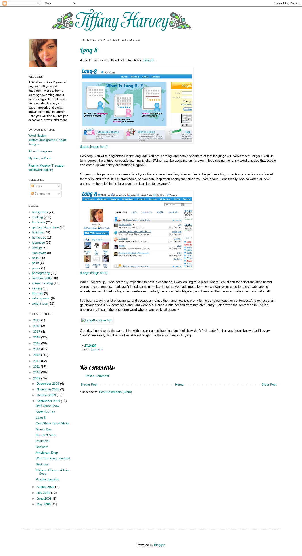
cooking (37, 217)
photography (41, 273)
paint (35, 263)
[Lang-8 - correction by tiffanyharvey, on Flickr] (96, 320)
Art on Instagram (40, 151)
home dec (39, 237)
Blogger (159, 545)
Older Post (269, 384)
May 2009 (44, 504)
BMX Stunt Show (47, 406)
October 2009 (47, 395)
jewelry (37, 247)
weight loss (40, 303)
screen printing (42, 283)
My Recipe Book (39, 158)
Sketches (42, 464)
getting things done (45, 227)
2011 (37, 366)
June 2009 (44, 498)
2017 (37, 331)
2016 (37, 337)
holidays (38, 232)
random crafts (42, 278)
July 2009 (44, 492)
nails (35, 258)
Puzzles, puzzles (47, 479)
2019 (37, 320)
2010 (37, 372)
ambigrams (40, 212)
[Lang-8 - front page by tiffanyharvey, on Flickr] (136, 142)
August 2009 (46, 486)
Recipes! (42, 447)
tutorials (37, 293)
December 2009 (48, 383)
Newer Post (89, 384)
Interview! (42, 441)
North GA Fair (45, 412)
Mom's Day (44, 429)
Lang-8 (148, 60)
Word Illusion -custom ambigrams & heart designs (47, 140)
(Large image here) (93, 146)
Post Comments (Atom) (115, 392)
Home (179, 384)
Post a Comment (97, 376)
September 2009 (49, 401)
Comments (42, 193)
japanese (97, 349)
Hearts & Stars (46, 435)
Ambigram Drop (47, 452)
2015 (37, 343)
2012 (37, 361)
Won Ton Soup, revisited (53, 458)
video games (41, 298)
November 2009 (48, 389)
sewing (37, 288)
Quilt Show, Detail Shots (52, 423)
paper (36, 268)
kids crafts (39, 253)
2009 (37, 378)
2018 (37, 326)
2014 (37, 349)
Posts (38, 186)
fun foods (38, 222)
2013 (37, 355)
